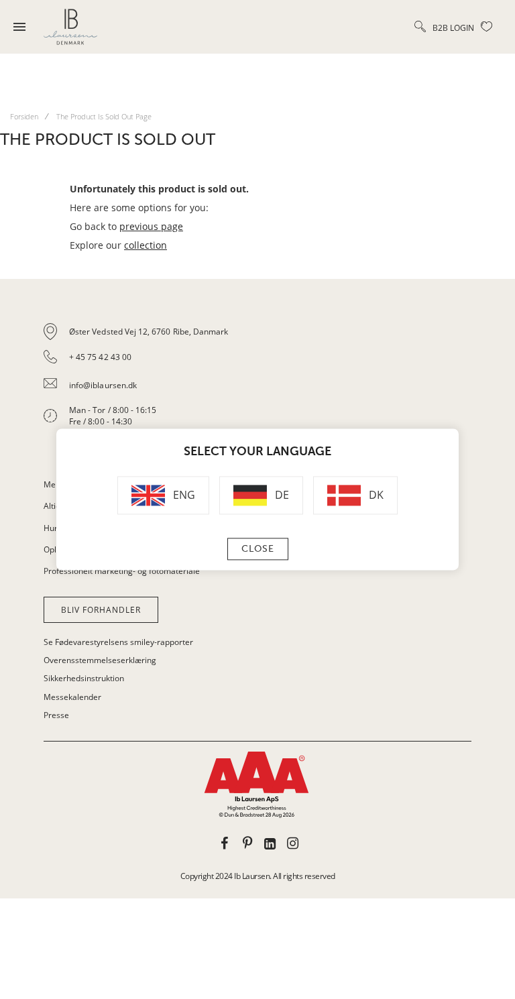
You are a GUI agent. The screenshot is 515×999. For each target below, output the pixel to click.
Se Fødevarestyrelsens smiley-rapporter (118, 642)
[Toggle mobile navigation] (19, 27)
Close (257, 549)
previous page (151, 226)
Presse (56, 715)
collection (145, 245)
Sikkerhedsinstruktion (84, 678)
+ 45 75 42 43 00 (100, 357)
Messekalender (72, 697)
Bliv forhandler (101, 609)
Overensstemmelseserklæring (100, 660)
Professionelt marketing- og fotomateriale (122, 571)
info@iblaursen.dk (103, 385)
